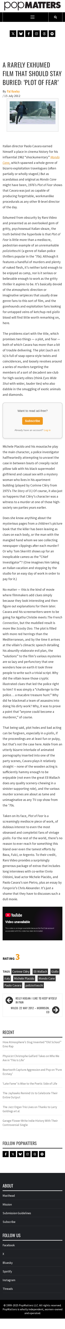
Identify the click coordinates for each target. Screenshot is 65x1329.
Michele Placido (24, 978)
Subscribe (32, 421)
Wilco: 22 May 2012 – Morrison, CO (30, 1010)
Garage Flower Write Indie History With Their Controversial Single (30, 1123)
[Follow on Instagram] (36, 33)
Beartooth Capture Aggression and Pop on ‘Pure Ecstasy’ (32, 1072)
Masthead (9, 1196)
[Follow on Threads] (44, 33)
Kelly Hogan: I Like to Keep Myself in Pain (36, 1000)
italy (7, 978)
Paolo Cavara (12, 985)
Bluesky (8, 1263)
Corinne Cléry (20, 971)
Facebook (9, 1245)
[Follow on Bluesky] (21, 33)
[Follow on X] (13, 33)
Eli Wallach (40, 971)
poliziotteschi (34, 985)
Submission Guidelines (17, 1213)
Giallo (55, 971)
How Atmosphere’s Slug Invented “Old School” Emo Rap (32, 1044)
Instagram (9, 1280)
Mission (7, 1204)
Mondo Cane (46, 978)
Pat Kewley (13, 91)
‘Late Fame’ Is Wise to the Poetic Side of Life (30, 1084)
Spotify (7, 1271)
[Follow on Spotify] (52, 33)
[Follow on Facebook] (28, 33)
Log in (47, 430)
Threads (8, 1289)
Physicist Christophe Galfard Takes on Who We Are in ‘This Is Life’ (31, 1058)
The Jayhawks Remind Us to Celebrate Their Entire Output (30, 1095)
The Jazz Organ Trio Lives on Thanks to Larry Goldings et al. (30, 1109)
